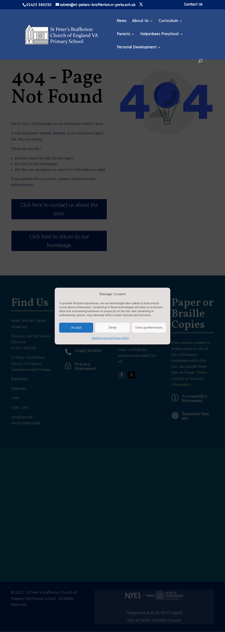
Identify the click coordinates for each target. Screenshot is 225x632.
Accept (76, 327)
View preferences (148, 327)
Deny (112, 327)
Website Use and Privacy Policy (110, 338)
